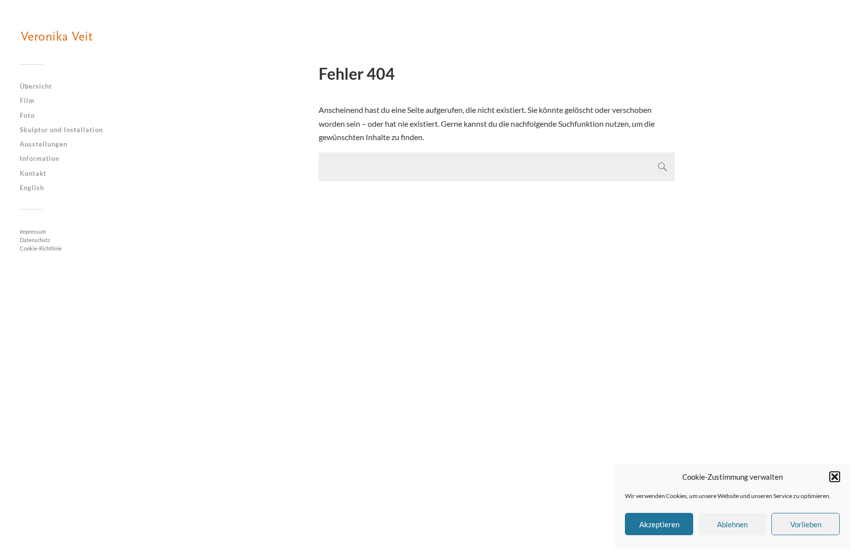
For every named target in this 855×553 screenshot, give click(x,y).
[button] (835, 477)
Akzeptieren (659, 524)
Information (39, 158)
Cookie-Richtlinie (41, 248)
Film (27, 100)
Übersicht (36, 86)
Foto (27, 115)
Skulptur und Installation (61, 130)
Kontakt (33, 173)
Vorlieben (805, 524)
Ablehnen (732, 524)
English (32, 188)
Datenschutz (35, 240)
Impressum (33, 231)
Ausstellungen (43, 144)
